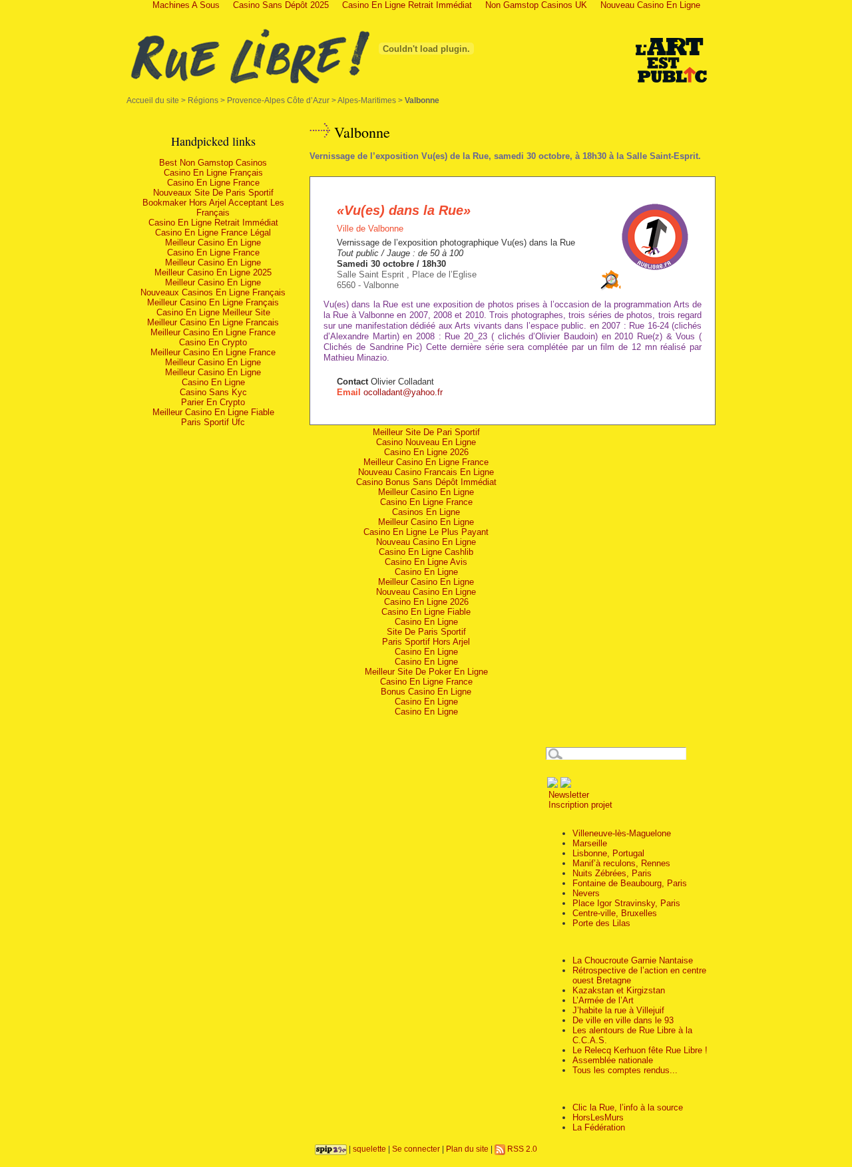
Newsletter (567, 795)
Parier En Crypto (213, 402)
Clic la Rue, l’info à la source (627, 1107)
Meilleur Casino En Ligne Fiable (213, 412)
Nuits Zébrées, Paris (612, 873)
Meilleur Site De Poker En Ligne (426, 672)
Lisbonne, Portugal (608, 853)
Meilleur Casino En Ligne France (213, 332)
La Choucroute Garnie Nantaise (632, 960)
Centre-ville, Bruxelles (614, 913)
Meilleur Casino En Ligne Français (213, 302)
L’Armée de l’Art (603, 1000)
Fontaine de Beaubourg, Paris (629, 883)
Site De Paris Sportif (426, 632)
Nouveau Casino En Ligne (426, 542)
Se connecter (416, 1148)
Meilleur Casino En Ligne (213, 243)
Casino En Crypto (213, 342)
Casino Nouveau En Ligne (426, 442)
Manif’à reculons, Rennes (621, 863)
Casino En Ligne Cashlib (426, 552)
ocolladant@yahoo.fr (403, 392)
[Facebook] (552, 785)
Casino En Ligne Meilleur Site (213, 312)
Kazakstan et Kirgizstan (618, 990)
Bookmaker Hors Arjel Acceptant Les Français (213, 208)
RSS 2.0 (521, 1148)
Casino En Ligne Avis (426, 562)
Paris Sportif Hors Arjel (426, 642)
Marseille (589, 843)
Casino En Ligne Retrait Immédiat (213, 223)
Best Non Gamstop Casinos (213, 163)
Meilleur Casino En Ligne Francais (213, 322)
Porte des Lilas (601, 923)
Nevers (586, 893)
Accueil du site (152, 100)
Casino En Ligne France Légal (213, 233)
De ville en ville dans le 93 (623, 1020)
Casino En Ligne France (213, 183)
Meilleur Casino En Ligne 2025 (213, 272)
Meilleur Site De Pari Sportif (426, 432)
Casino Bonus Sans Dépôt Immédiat (426, 482)
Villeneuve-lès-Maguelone (621, 833)
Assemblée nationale (612, 1060)
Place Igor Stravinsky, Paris (626, 903)
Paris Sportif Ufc (213, 422)
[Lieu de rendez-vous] (611, 288)
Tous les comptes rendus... (625, 1070)
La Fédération (598, 1127)
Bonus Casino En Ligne (426, 692)
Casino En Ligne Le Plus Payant (426, 532)
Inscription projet (579, 805)
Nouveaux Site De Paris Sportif (213, 193)
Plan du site (467, 1148)
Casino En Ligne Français (213, 173)
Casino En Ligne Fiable (426, 612)
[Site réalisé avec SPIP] (331, 1148)
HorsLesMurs (598, 1117)
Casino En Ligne (213, 382)
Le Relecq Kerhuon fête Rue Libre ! (640, 1050)
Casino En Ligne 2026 (426, 452)
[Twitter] (565, 785)
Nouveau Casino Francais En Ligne (426, 472)
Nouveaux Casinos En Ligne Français (213, 292)
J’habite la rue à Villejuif (618, 1010)
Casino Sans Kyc (213, 392)
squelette (369, 1148)
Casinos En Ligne (426, 512)
